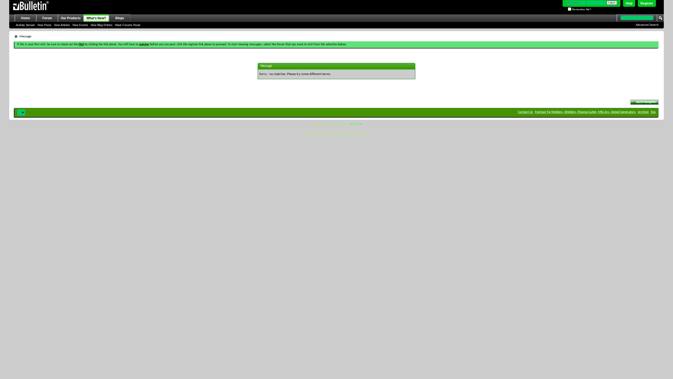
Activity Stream (25, 25)
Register (646, 3)
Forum (47, 18)
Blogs (119, 18)
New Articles (62, 25)
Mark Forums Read (127, 25)
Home (25, 18)
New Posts (45, 25)
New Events (80, 25)
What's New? (96, 18)
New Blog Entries (102, 25)
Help (629, 3)
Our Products (71, 18)
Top (653, 112)
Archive (643, 112)
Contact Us (525, 112)
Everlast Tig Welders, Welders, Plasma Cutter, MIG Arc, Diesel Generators (585, 112)
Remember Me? (581, 9)
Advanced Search (647, 24)
